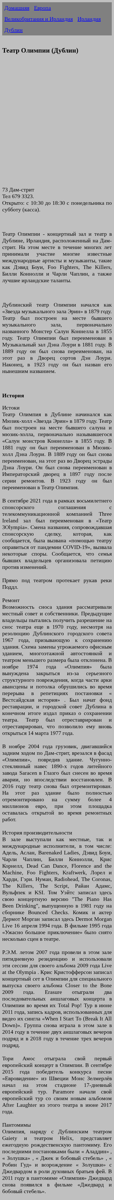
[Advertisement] (57, 124)
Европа (42, 8)
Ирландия (89, 19)
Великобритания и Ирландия (38, 19)
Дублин (13, 30)
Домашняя (16, 8)
